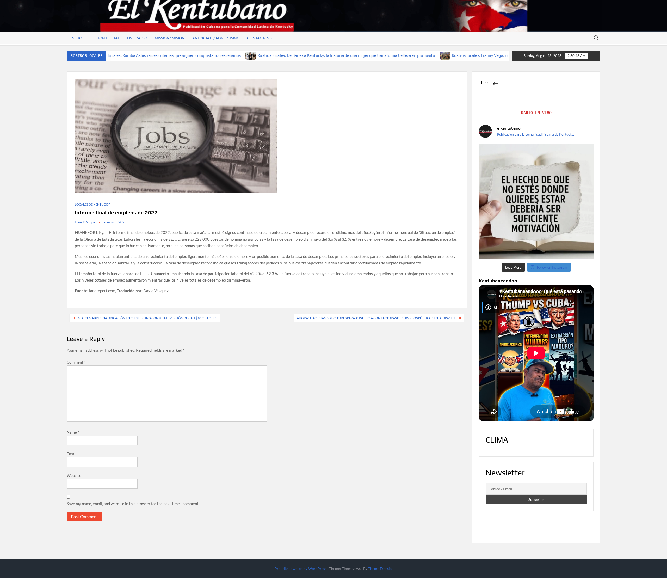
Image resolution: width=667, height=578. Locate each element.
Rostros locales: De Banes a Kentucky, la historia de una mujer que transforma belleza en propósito (303, 55)
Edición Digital (105, 38)
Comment (76, 362)
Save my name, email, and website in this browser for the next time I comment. (133, 503)
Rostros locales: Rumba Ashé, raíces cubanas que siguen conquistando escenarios (124, 55)
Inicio (76, 38)
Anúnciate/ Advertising (215, 38)
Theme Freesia (380, 568)
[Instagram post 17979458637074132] (536, 201)
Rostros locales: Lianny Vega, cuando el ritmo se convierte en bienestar (472, 55)
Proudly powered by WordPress (300, 568)
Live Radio (137, 38)
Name (73, 432)
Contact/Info (260, 38)
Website (74, 475)
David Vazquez (86, 222)
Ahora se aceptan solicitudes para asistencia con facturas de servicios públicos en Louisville (376, 318)
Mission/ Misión (170, 38)
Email (73, 453)
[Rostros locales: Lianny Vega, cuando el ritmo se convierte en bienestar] (402, 55)
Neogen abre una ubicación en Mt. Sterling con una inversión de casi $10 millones (147, 318)
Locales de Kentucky (92, 204)
